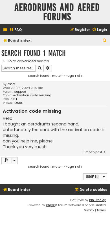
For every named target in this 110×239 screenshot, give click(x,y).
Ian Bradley (97, 200)
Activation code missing (32, 95)
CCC (11, 84)
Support (20, 91)
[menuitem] (15, 30)
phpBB (50, 205)
